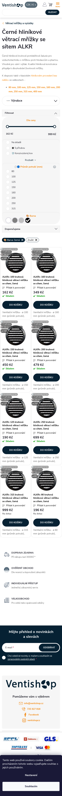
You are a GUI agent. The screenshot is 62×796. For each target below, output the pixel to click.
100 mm (21, 87)
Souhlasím (31, 786)
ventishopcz (33, 720)
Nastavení (31, 775)
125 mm (31, 87)
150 (14, 187)
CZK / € (30, 4)
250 (14, 203)
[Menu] (57, 4)
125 (14, 182)
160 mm (50, 87)
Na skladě (16, 142)
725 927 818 (33, 709)
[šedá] (14, 220)
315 (14, 208)
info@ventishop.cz (33, 703)
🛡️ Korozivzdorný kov (22, 153)
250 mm (18, 91)
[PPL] (11, 738)
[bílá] (8, 220)
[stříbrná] (21, 220)
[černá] (27, 220)
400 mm (37, 91)
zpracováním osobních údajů (21, 659)
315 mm (27, 91)
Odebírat (49, 647)
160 (14, 192)
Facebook (34, 714)
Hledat (52, 12)
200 (14, 198)
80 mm (12, 87)
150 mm (41, 87)
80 (13, 171)
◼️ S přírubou (18, 148)
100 (14, 176)
